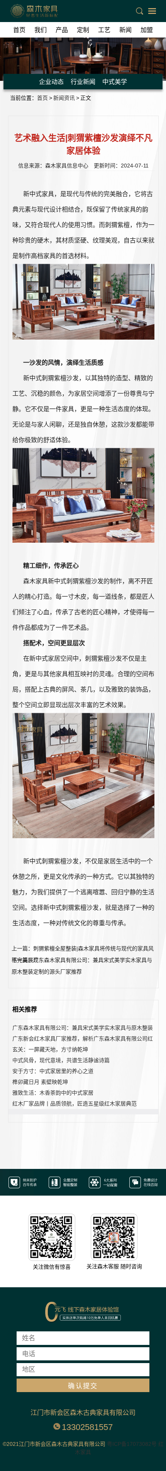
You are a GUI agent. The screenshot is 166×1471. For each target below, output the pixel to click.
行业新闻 (83, 81)
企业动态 (51, 81)
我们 (40, 29)
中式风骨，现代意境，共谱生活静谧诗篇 (61, 1060)
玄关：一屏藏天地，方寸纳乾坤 (50, 1049)
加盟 (147, 29)
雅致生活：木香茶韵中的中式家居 (52, 1093)
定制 (83, 29)
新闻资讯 (64, 98)
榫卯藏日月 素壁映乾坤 (40, 1082)
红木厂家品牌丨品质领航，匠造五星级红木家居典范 (74, 1103)
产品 (62, 29)
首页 (19, 29)
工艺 (104, 29)
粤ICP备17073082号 (132, 1444)
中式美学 (114, 81)
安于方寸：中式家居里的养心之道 (52, 1071)
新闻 (125, 29)
